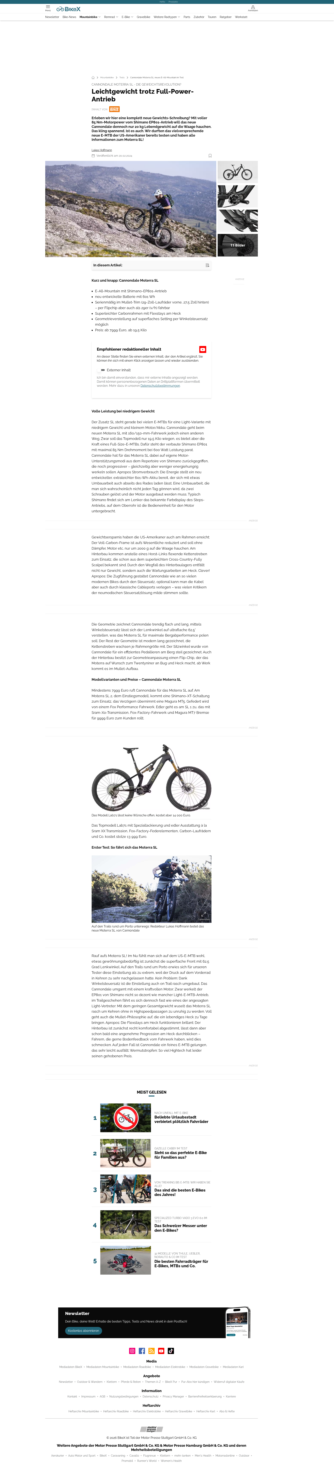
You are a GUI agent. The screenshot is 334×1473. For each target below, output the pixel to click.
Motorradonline (225, 1455)
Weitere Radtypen (165, 17)
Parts (187, 17)
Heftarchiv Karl (205, 1411)
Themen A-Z (153, 1381)
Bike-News (69, 17)
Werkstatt (241, 17)
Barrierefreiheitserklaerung (205, 1396)
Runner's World (147, 1460)
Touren (212, 17)
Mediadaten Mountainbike (102, 1366)
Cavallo (134, 1455)
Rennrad (109, 17)
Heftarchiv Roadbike (116, 1411)
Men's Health (203, 1455)
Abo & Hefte (227, 1411)
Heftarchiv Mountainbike (83, 1411)
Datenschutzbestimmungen (160, 386)
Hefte (162, 1)
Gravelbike (143, 17)
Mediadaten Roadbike (137, 1366)
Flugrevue (149, 1455)
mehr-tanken (182, 1455)
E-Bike (126, 17)
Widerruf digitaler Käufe (229, 1381)
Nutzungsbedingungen (123, 1396)
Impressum (88, 1396)
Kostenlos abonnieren (83, 1331)
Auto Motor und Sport (81, 1455)
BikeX (103, 1455)
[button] (130, 209)
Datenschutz (150, 1396)
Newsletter (52, 17)
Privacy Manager (173, 1396)
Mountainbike (88, 17)
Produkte (173, 1)
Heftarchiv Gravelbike (178, 1411)
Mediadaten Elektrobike (170, 1366)
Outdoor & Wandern (89, 1381)
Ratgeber (226, 17)
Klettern (112, 1381)
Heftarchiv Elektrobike (147, 1411)
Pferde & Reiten (131, 1381)
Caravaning (118, 1455)
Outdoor (244, 1455)
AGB (102, 1396)
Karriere (231, 1396)
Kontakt (72, 1396)
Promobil (127, 1460)
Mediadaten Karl (233, 1366)
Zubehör (199, 17)
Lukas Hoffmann (102, 150)
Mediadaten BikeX (70, 1366)
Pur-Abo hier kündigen (195, 1381)
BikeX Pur (171, 1381)
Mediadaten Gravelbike (204, 1366)
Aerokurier (57, 1455)
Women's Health (171, 1460)
